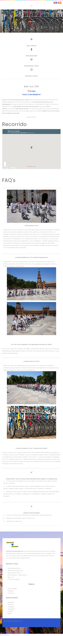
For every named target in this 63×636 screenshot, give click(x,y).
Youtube (10, 611)
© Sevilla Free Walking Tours (13, 621)
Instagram (11, 607)
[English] (54, 2)
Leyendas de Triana (14, 573)
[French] (57, 2)
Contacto (11, 593)
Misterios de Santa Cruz (15, 570)
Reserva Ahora (31, 117)
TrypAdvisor (11, 609)
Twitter (9, 613)
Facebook (11, 602)
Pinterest (11, 604)
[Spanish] (60, 2)
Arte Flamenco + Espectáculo (17, 575)
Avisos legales (12, 588)
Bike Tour (11, 577)
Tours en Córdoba (13, 579)
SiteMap (10, 591)
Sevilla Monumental (14, 568)
